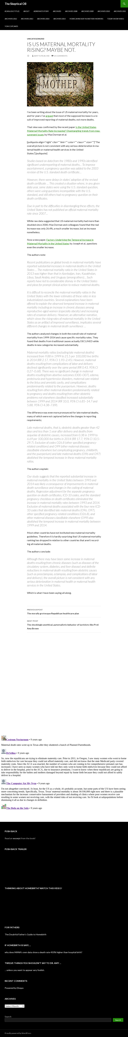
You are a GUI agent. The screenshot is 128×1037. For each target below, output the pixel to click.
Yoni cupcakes (11, 26)
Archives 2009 (87, 11)
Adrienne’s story (41, 11)
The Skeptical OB (15, 3)
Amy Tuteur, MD (41, 56)
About (26, 11)
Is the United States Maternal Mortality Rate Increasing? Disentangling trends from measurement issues (63, 131)
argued (49, 115)
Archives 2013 (27, 19)
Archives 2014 (43, 19)
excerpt (17, 838)
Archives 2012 (11, 19)
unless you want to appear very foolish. (25, 970)
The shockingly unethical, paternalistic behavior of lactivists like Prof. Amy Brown (63, 625)
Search (8, 1016)
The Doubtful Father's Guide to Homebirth (25, 934)
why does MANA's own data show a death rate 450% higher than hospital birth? (43, 952)
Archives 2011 (120, 11)
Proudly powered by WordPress (18, 1033)
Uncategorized (35, 39)
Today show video (115, 19)
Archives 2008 (71, 11)
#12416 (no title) (12, 11)
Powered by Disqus (14, 988)
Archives (57, 11)
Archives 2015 (59, 19)
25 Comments (60, 56)
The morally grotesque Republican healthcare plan (53, 611)
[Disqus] (64, 684)
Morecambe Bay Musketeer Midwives (86, 19)
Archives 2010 (104, 11)
